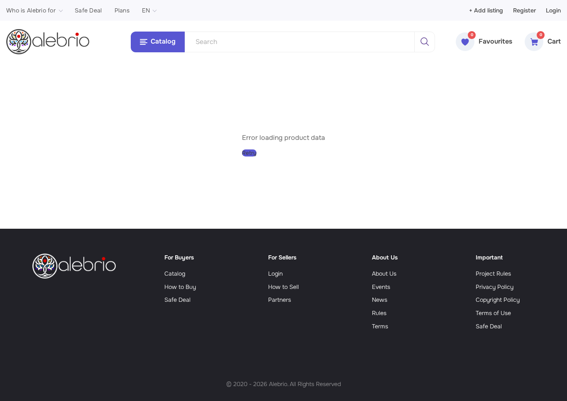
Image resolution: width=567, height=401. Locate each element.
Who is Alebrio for (31, 10)
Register (524, 10)
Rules (379, 313)
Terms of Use (493, 313)
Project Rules (493, 273)
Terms (380, 326)
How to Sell (283, 287)
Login (553, 10)
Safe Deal (88, 10)
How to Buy (180, 287)
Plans (122, 10)
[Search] (424, 42)
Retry (249, 152)
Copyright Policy (498, 299)
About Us (384, 273)
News (379, 299)
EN (146, 10)
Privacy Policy (494, 287)
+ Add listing (486, 10)
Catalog (174, 273)
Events (381, 287)
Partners (279, 299)
